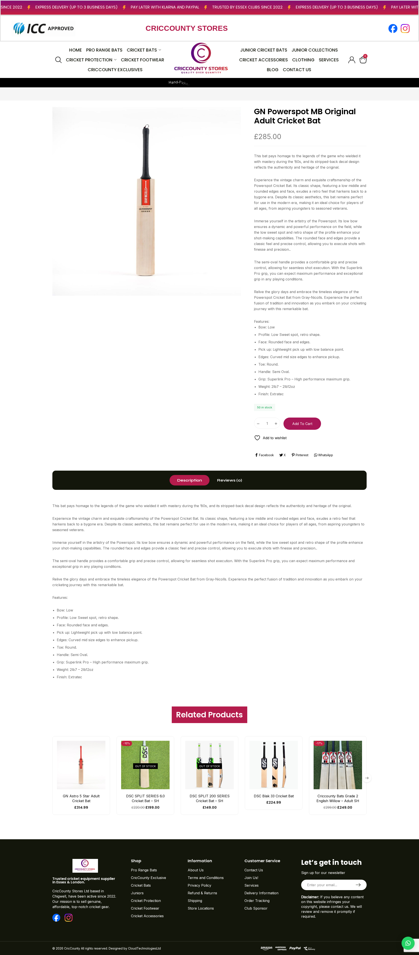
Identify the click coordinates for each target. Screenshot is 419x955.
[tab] (189, 480)
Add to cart (302, 423)
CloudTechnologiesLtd (144, 948)
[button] (81, 787)
